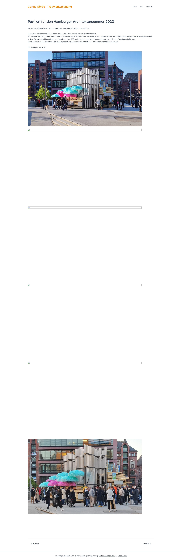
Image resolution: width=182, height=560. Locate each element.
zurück (35, 544)
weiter (147, 544)
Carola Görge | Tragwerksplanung (50, 6)
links (135, 6)
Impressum (122, 556)
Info (141, 6)
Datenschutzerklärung (107, 556)
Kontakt (149, 6)
